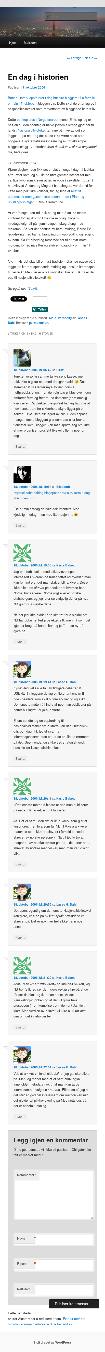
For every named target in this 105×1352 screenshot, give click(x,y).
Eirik (59, 370)
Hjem (13, 42)
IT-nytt (32, 288)
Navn (26, 1238)
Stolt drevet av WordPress (52, 1342)
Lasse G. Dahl (66, 682)
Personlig (65, 318)
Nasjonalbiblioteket (32, 130)
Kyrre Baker (65, 565)
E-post (26, 1264)
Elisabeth (63, 486)
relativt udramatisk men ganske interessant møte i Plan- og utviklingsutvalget (46, 196)
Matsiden (30, 42)
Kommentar (26, 1174)
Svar (20, 446)
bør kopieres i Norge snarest (37, 119)
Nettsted (23, 1288)
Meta (52, 318)
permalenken (38, 322)
